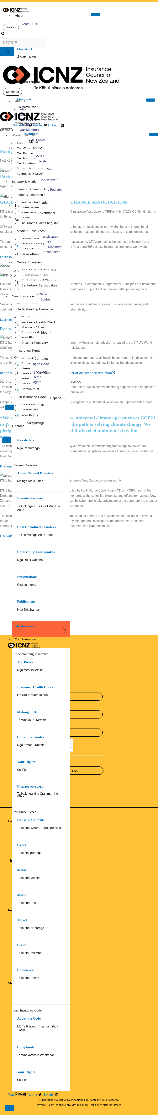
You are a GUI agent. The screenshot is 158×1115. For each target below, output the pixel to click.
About (19, 15)
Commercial (26, 970)
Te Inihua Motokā (28, 878)
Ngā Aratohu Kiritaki (31, 745)
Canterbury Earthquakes (36, 552)
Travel (22, 920)
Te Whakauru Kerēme (32, 720)
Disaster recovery (30, 787)
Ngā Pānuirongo (28, 448)
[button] (2, 34)
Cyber (21, 845)
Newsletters (25, 440)
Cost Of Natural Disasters (36, 527)
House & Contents (31, 820)
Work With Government (41, 179)
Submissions (30, 208)
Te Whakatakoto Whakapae (36, 1055)
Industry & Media (24, 182)
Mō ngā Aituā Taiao (30, 481)
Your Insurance (25, 639)
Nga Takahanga (28, 609)
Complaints (25, 1047)
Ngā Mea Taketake (30, 670)
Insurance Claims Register (40, 223)
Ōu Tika (22, 769)
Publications (26, 601)
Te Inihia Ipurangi (29, 853)
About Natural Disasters (35, 473)
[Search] (7, 51)
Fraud (25, 218)
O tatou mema (26, 584)
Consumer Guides (30, 737)
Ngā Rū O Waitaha (30, 560)
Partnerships (29, 135)
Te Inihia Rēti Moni (29, 953)
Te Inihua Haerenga (30, 928)
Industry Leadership (31, 195)
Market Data (30, 239)
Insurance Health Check (35, 687)
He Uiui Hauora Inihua (32, 695)
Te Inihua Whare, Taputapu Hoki (39, 828)
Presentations (27, 577)
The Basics (25, 662)
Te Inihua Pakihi (28, 978)
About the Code (29, 1018)
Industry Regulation (35, 202)
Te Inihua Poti (26, 903)
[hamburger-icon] (95, 14)
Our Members (30, 130)
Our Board (27, 124)
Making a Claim (29, 712)
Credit (22, 945)
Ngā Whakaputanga (31, 423)
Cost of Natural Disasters (39, 280)
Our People (25, 153)
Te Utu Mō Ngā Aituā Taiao (35, 535)
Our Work (25, 49)
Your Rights (26, 762)
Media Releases (32, 244)
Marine (22, 895)
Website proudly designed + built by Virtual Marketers (88, 1104)
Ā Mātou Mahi (26, 57)
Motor (22, 870)
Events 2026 (29, 24)
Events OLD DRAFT (34, 140)
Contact (20, 1093)
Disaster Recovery (30, 498)
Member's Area (25, 626)
